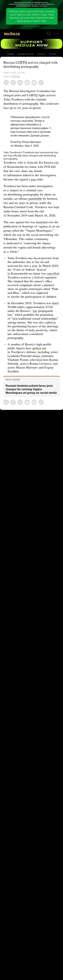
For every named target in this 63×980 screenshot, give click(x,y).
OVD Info (16, 76)
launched (43, 217)
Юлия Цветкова (32, 138)
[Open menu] (56, 33)
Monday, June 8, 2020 (27, 141)
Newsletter (25, 54)
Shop (52, 54)
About (41, 54)
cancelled (14, 273)
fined (11, 306)
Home (10, 54)
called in (18, 325)
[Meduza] (12, 33)
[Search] (48, 33)
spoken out (40, 347)
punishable (36, 194)
